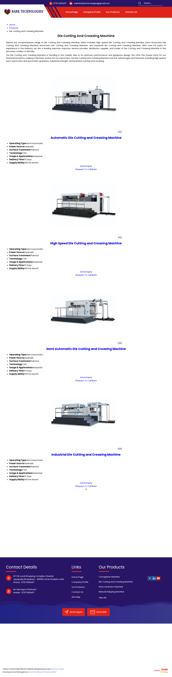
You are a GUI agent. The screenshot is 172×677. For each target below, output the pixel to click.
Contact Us (131, 12)
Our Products (113, 12)
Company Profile (92, 12)
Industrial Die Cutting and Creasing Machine (86, 454)
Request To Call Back (86, 169)
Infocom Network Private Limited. (42, 672)
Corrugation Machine (109, 576)
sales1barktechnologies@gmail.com (92, 3)
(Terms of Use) (57, 669)
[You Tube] (158, 580)
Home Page (72, 12)
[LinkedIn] (154, 580)
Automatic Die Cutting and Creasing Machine (86, 138)
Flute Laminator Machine (111, 586)
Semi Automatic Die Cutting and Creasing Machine (86, 349)
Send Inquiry (86, 166)
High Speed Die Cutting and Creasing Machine (86, 243)
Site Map (76, 597)
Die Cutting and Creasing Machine (116, 581)
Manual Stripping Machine (111, 591)
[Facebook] (150, 580)
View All (102, 597)
